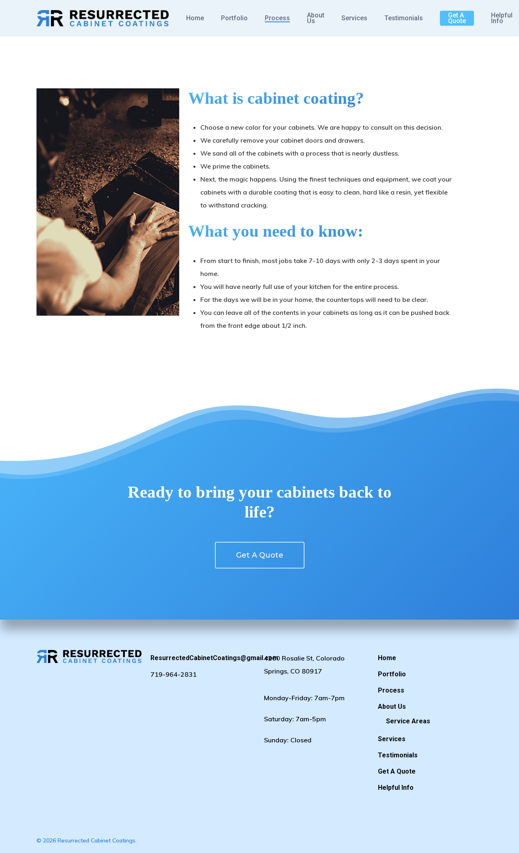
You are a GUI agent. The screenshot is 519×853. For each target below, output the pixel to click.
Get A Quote (457, 18)
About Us (315, 18)
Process (277, 18)
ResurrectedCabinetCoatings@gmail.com (202, 658)
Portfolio (234, 18)
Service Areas (408, 721)
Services (354, 18)
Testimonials (403, 18)
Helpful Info (502, 18)
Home (195, 18)
